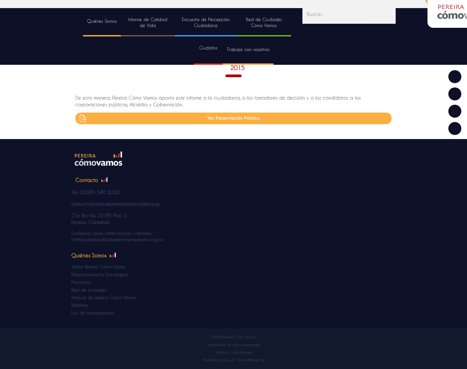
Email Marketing (251, 360)
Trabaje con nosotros (248, 49)
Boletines (79, 304)
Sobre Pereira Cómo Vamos (98, 266)
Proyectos (81, 282)
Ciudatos (208, 47)
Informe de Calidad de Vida (147, 22)
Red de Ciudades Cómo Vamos (264, 22)
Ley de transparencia (92, 312)
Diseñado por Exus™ (219, 360)
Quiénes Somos (102, 20)
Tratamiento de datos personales (233, 345)
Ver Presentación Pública (233, 118)
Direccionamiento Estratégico (99, 274)
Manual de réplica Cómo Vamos (103, 297)
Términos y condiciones (233, 352)
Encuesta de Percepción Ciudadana (206, 22)
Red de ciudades (88, 289)
